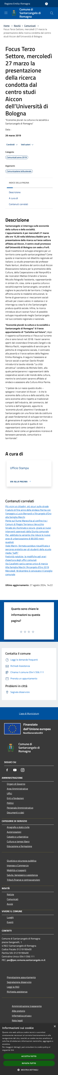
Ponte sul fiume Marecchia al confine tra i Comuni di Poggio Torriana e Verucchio (26, 522)
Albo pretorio (18, 1011)
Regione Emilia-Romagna (17, 3)
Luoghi (10, 917)
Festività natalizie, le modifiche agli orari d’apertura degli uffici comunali (25, 558)
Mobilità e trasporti (16, 870)
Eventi (10, 922)
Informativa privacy (22, 1015)
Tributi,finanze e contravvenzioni (23, 880)
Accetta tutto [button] (28, 1056)
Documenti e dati (15, 812)
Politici (10, 803)
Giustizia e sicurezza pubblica (21, 860)
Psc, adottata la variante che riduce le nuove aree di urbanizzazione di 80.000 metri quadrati (27, 538)
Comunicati (30, 25)
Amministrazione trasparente (27, 1006)
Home (7, 25)
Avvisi (10, 904)
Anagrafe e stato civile (18, 827)
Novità (17, 25)
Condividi (10, 144)
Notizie (10, 894)
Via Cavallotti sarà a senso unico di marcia (26, 563)
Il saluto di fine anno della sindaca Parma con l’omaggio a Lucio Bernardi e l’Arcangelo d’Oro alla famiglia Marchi (28, 513)
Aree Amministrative (17, 788)
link (12, 1050)
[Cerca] (52, 13)
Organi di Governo (16, 784)
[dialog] (29, 1049)
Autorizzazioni (14, 832)
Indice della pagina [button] (19, 182)
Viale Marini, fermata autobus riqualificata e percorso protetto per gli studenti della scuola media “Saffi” (28, 549)
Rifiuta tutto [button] (29, 1063)
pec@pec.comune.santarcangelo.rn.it (26, 960)
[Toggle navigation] (6, 13)
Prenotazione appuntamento (21, 977)
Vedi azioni (26, 144)
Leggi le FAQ (13, 987)
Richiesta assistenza (17, 991)
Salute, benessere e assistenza (22, 875)
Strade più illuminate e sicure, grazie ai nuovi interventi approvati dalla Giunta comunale (28, 529)
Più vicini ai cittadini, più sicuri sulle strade (27, 506)
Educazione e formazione (19, 846)
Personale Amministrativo (20, 808)
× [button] (55, 1026)
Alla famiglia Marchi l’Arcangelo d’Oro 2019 (27, 567)
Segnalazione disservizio (19, 982)
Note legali (17, 1020)
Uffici (9, 793)
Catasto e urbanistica (17, 836)
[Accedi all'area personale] (46, 3)
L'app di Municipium (29, 713)
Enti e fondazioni (15, 798)
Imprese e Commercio (18, 865)
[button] (29, 1070)
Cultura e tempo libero (18, 841)
